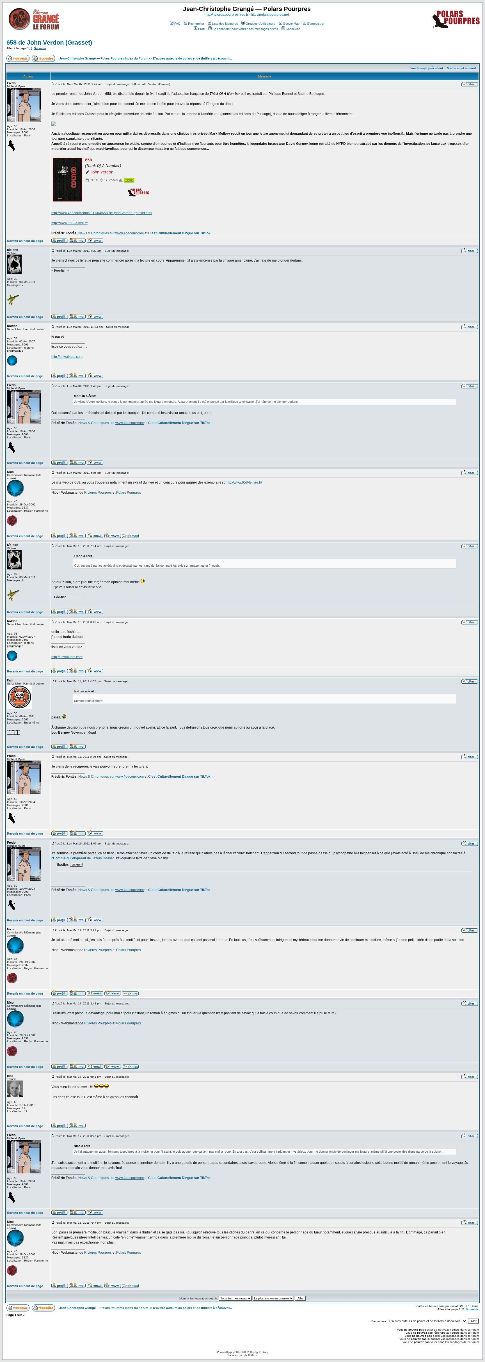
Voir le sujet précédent (426, 68)
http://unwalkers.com (67, 357)
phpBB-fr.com (251, 1355)
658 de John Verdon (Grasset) (49, 42)
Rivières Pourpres (98, 493)
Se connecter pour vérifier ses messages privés (245, 29)
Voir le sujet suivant (461, 68)
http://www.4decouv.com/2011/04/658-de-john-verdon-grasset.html (101, 213)
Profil (201, 29)
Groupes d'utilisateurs (260, 23)
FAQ (177, 23)
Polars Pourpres (128, 493)
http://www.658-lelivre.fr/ (69, 223)
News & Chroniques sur (96, 233)
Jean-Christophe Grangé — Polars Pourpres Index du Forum (103, 58)
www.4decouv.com (129, 233)
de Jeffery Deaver (82, 858)
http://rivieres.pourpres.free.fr (226, 15)
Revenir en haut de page (25, 240)
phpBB (234, 1352)
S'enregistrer (315, 23)
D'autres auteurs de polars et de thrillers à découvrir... (192, 58)
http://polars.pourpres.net (270, 15)
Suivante (40, 48)
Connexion (293, 29)
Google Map (291, 23)
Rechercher (196, 23)
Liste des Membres (225, 23)
